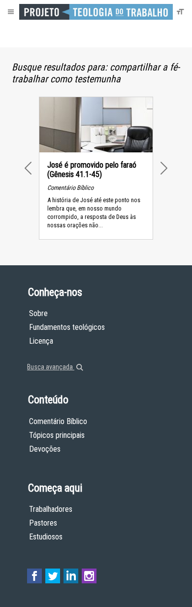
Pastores (43, 523)
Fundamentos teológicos (67, 327)
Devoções (45, 449)
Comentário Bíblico (58, 421)
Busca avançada (50, 367)
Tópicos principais (57, 435)
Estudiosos (46, 536)
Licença (41, 341)
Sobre (38, 313)
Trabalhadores (50, 509)
